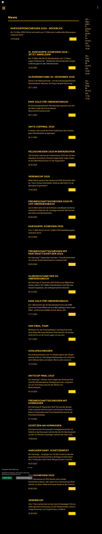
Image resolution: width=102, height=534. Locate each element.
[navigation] (98, 8)
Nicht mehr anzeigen (24, 478)
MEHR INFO (7, 478)
